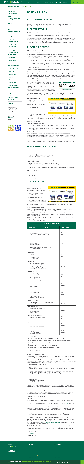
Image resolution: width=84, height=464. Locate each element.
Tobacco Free (48, 461)
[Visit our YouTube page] (62, 462)
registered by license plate (66, 61)
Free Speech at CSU (32, 457)
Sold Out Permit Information (13, 41)
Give (59, 2)
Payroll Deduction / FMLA (13, 46)
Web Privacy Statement (27, 461)
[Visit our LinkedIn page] (67, 462)
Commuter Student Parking (13, 36)
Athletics (52, 2)
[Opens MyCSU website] (73, 2)
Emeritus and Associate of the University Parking (14, 49)
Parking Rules (11, 55)
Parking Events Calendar (13, 95)
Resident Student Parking (13, 39)
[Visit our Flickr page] (65, 462)
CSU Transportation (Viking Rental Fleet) (14, 29)
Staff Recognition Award (13, 97)
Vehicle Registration (12, 57)
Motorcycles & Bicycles (13, 38)
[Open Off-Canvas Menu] (82, 2)
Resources (10, 90)
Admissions (37, 2)
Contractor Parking (12, 71)
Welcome (9, 16)
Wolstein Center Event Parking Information (14, 77)
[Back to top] (82, 462)
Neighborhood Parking (12, 60)
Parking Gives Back (11, 99)
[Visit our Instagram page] (70, 462)
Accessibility (10, 462)
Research (65, 2)
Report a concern (57, 453)
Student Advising (57, 457)
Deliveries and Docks (12, 74)
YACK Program (11, 42)
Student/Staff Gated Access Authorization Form (14, 25)
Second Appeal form (46, 422)
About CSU (30, 2)
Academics (45, 2)
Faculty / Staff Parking (12, 44)
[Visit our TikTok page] (72, 462)
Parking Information (12, 54)
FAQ (9, 63)
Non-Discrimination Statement (38, 461)
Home (9, 6)
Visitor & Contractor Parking (13, 65)
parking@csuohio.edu (11, 117)
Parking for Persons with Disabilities (13, 22)
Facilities (10, 67)
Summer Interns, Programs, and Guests (14, 32)
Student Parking (11, 35)
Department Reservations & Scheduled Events (13, 88)
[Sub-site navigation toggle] (21, 22)
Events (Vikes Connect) (33, 455)
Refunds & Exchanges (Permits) (14, 58)
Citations (9, 79)
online (67, 403)
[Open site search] (77, 2)
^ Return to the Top (31, 433)
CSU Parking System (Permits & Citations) (14, 19)
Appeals (10, 80)
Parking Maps (10, 93)
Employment (31, 453)
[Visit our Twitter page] (59, 462)
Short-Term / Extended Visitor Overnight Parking (14, 69)
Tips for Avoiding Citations (13, 85)
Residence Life (56, 455)
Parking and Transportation (17, 6)
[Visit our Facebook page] (57, 462)
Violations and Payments (13, 82)
